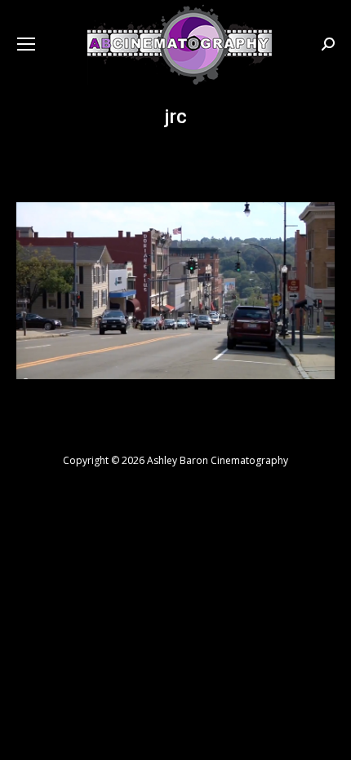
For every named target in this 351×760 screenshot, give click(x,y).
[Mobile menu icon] (26, 44)
